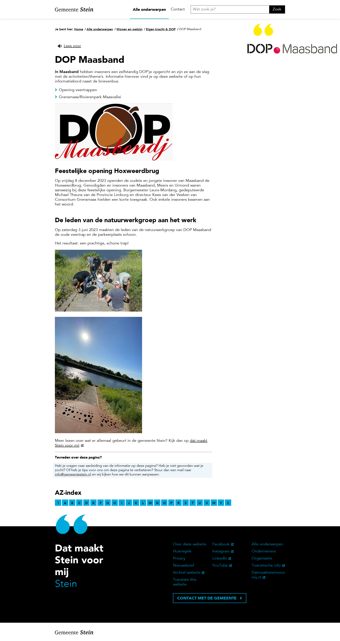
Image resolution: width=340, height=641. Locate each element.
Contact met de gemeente (207, 598)
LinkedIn (219, 559)
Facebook (221, 544)
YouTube (220, 566)
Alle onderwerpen (149, 9)
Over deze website (189, 544)
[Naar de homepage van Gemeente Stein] (74, 9)
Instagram (221, 551)
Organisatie (262, 559)
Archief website (186, 573)
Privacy (179, 559)
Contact (178, 9)
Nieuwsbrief (183, 566)
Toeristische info (266, 566)
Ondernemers (264, 551)
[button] (69, 46)
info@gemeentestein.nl (73, 474)
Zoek (277, 9)
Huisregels (182, 551)
